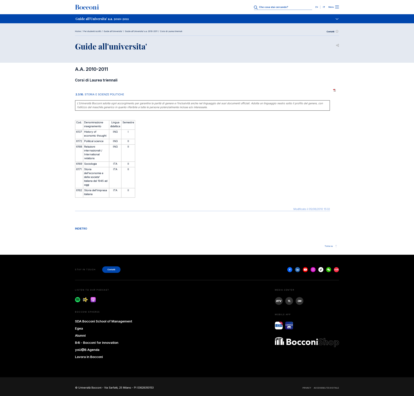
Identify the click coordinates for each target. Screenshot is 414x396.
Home (78, 31)
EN (316, 7)
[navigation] (207, 18)
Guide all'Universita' (113, 31)
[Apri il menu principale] (337, 7)
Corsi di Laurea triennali (171, 31)
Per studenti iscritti (92, 31)
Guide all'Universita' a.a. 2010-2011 (141, 31)
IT (324, 7)
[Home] (87, 7)
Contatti (330, 31)
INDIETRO (81, 228)
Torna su (329, 246)
